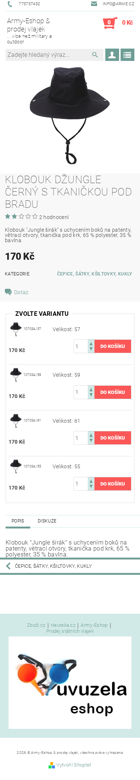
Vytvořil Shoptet (73, 765)
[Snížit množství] (91, 349)
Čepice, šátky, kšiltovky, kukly (94, 274)
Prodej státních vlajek (70, 631)
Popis (18, 521)
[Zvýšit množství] (91, 342)
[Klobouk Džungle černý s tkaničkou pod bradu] (16, 329)
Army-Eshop (94, 625)
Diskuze (47, 521)
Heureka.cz (63, 625)
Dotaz (21, 292)
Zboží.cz (36, 625)
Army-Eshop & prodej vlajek (29, 30)
